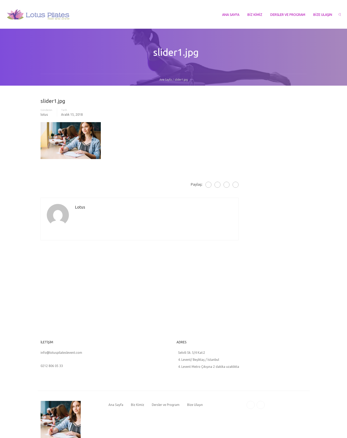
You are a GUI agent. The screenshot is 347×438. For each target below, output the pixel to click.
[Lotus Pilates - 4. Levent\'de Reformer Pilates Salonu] (38, 16)
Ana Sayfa (230, 14)
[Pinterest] (236, 185)
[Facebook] (208, 185)
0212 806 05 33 (52, 366)
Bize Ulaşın (322, 14)
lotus (44, 114)
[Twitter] (227, 185)
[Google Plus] (217, 185)
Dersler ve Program (287, 14)
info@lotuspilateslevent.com (61, 352)
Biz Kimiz (254, 14)
